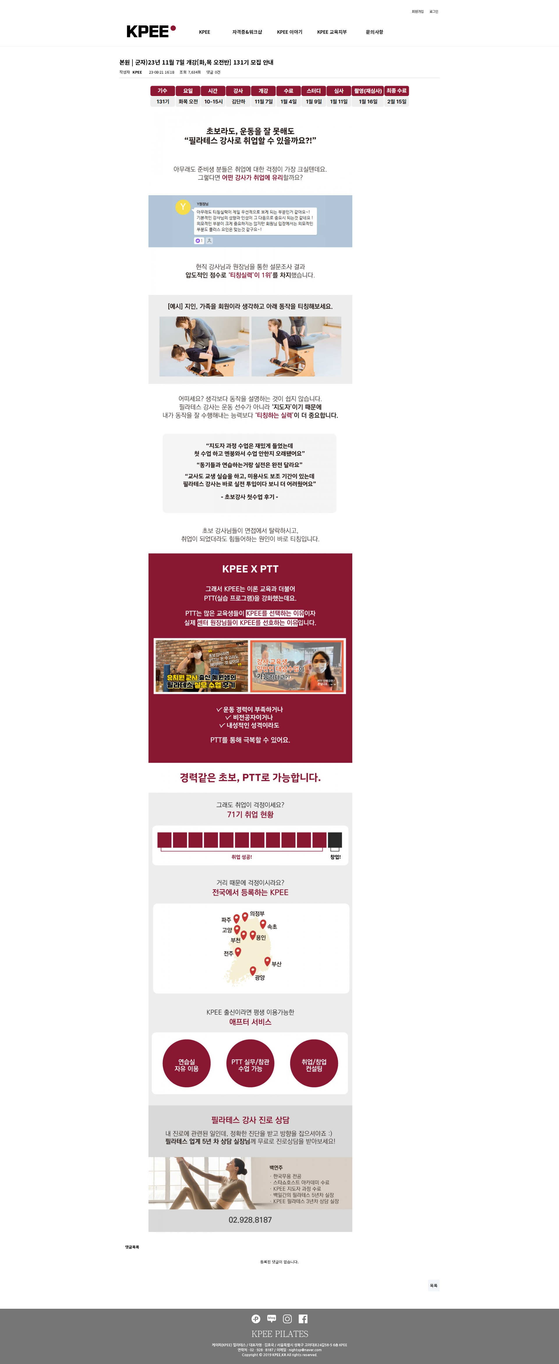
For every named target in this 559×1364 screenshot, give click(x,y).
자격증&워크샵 (247, 31)
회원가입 (418, 11)
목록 (434, 1285)
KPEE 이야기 (290, 31)
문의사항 (374, 31)
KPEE (204, 31)
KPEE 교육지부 (332, 31)
